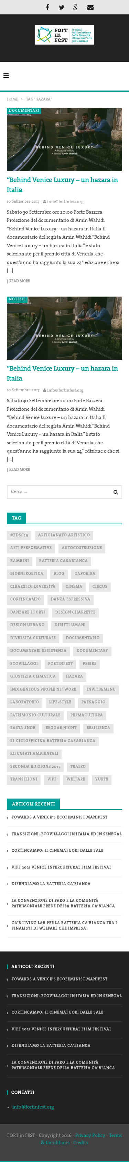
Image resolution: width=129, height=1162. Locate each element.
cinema (74, 587)
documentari (24, 111)
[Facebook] (47, 7)
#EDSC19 (19, 535)
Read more (19, 281)
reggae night (61, 728)
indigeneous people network (43, 690)
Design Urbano (27, 625)
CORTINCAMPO (25, 599)
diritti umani (70, 625)
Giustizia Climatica (33, 677)
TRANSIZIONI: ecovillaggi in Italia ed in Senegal (67, 834)
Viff (52, 779)
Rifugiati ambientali (34, 754)
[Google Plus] (76, 7)
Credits (80, 1143)
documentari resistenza (38, 651)
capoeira (85, 574)
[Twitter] (61, 7)
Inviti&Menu (101, 690)
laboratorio (24, 702)
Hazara (74, 677)
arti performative (31, 548)
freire (90, 664)
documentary (92, 651)
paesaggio (94, 702)
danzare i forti (27, 612)
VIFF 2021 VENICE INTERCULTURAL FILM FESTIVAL (61, 868)
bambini (19, 561)
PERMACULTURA (87, 715)
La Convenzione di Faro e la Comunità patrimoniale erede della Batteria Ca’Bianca (63, 904)
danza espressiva (70, 599)
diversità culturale (33, 638)
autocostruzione (82, 548)
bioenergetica (27, 574)
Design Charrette (75, 612)
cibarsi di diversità (33, 587)
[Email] (90, 7)
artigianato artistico (64, 535)
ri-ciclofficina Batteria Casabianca (53, 741)
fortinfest (60, 664)
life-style (60, 702)
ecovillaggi (24, 664)
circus (100, 587)
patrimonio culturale (35, 715)
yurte (101, 779)
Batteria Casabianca (63, 561)
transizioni (23, 779)
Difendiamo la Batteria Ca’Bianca (51, 884)
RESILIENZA (98, 728)
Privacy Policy (90, 1135)
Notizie (17, 299)
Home (12, 99)
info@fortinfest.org (65, 202)
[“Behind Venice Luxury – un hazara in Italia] (64, 139)
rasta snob (23, 728)
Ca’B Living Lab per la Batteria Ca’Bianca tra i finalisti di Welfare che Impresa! (64, 926)
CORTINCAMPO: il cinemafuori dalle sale (58, 851)
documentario (83, 638)
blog (59, 574)
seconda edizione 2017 (35, 767)
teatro (78, 767)
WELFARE (76, 779)
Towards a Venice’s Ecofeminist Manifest (60, 817)
